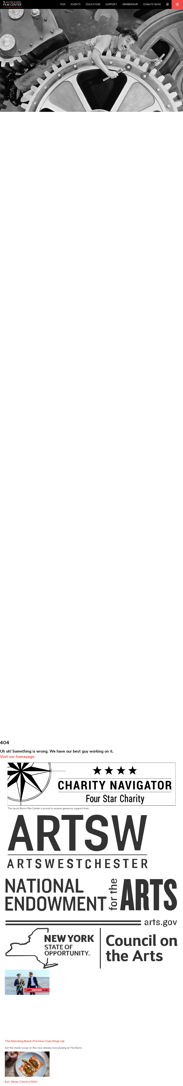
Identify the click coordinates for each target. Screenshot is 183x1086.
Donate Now (152, 4)
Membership (130, 4)
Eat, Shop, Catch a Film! (21, 1082)
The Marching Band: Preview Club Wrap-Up (35, 1041)
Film (62, 4)
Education (93, 4)
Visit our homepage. (17, 756)
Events (76, 4)
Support (111, 4)
